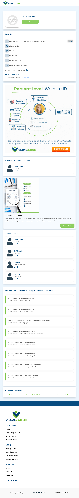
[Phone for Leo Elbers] (15, 279)
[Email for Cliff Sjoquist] (17, 255)
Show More (25, 78)
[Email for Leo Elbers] (17, 279)
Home (8, 429)
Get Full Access (30, 22)
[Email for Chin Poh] (17, 267)
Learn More (67, 226)
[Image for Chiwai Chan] (10, 171)
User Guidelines (12, 452)
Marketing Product (13, 433)
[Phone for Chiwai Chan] (15, 171)
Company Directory (16, 493)
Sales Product (11, 436)
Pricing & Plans (11, 440)
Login (8, 468)
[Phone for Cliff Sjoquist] (15, 255)
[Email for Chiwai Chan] (17, 171)
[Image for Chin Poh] (10, 267)
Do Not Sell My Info (13, 459)
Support (9, 471)
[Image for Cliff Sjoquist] (10, 256)
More (70, 41)
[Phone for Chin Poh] (15, 267)
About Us (9, 475)
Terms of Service (12, 456)
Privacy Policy (11, 448)
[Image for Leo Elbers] (10, 279)
